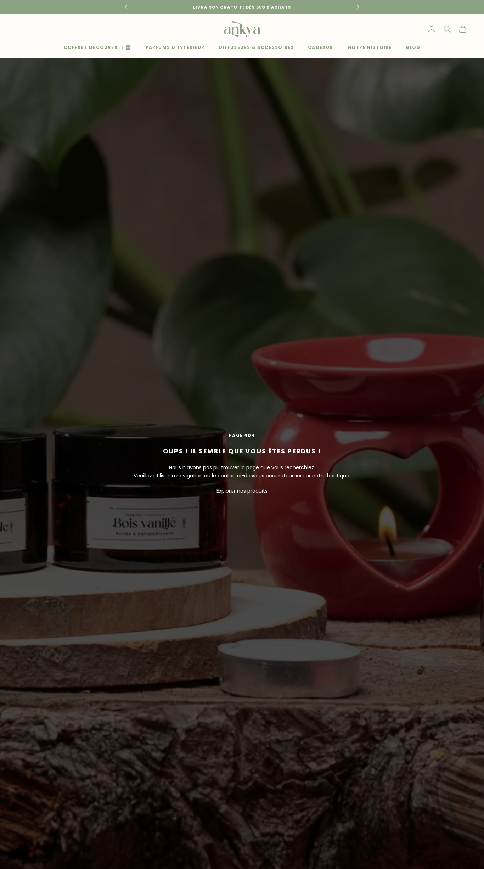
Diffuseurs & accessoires (256, 47)
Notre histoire (370, 47)
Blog (413, 47)
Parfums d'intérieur (175, 47)
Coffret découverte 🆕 (97, 47)
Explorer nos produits (242, 490)
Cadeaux (320, 47)
